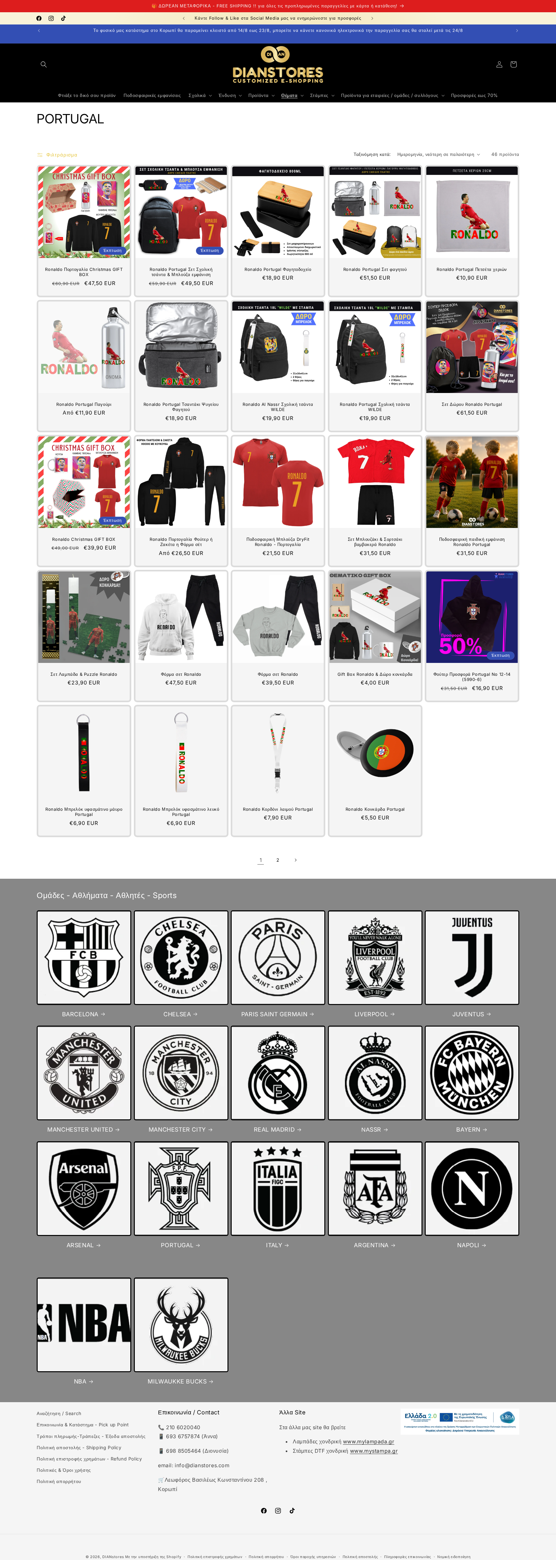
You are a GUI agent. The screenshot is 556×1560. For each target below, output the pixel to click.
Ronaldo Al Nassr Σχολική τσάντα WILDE (278, 407)
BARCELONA (80, 1013)
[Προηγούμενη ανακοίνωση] (184, 18)
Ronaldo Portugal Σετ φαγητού (375, 269)
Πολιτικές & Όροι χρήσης (64, 1470)
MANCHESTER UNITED (80, 1129)
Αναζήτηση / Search (59, 1413)
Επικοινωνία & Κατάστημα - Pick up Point (83, 1425)
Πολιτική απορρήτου (59, 1481)
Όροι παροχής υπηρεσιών (313, 1556)
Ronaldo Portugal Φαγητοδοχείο (278, 269)
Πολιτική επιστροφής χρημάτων (215, 1556)
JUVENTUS (468, 1013)
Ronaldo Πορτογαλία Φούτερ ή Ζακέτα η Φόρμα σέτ (181, 542)
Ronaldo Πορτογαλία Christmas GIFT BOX (84, 272)
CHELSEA (177, 1013)
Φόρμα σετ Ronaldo (181, 673)
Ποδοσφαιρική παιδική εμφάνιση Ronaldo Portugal (472, 542)
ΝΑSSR (371, 1129)
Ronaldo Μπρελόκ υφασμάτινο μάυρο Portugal (83, 811)
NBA (80, 1381)
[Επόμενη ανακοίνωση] (372, 18)
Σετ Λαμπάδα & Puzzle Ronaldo (84, 673)
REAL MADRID (274, 1129)
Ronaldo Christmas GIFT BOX (84, 539)
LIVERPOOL (371, 1013)
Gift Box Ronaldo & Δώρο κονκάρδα (374, 673)
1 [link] (261, 860)
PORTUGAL (177, 1245)
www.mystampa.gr (374, 1451)
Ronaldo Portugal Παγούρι (83, 404)
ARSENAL (80, 1245)
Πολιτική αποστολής (360, 1556)
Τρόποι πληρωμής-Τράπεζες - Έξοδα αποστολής (91, 1436)
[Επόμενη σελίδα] (295, 860)
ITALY (274, 1245)
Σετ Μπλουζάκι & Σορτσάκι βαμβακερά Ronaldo (375, 542)
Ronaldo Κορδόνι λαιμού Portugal (278, 808)
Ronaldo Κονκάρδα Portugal (375, 808)
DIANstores (113, 1557)
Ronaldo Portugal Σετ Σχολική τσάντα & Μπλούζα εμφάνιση (181, 272)
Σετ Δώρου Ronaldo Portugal (472, 404)
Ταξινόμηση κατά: (372, 154)
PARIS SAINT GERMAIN (274, 1013)
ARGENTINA (371, 1245)
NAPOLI (468, 1245)
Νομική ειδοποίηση (453, 1556)
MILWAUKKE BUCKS (177, 1381)
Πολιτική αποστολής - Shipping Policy (79, 1447)
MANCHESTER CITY (177, 1129)
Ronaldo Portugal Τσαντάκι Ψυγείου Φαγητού (180, 407)
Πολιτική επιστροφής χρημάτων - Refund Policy (89, 1458)
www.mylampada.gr (368, 1442)
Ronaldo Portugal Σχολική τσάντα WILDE (375, 407)
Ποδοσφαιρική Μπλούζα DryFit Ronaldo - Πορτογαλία (277, 542)
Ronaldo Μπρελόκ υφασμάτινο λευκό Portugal (181, 811)
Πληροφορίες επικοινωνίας (407, 1556)
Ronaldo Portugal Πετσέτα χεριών (472, 269)
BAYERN (468, 1129)
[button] (44, 64)
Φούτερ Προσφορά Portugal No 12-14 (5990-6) (472, 676)
